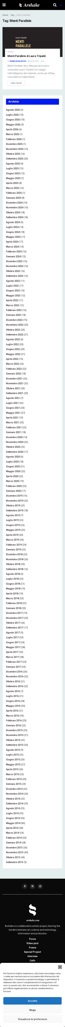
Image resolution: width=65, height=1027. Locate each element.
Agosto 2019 (13, 515)
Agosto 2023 (13, 281)
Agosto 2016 (13, 691)
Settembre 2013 (14, 862)
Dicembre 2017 (14, 613)
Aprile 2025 (12, 183)
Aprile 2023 (12, 300)
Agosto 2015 (13, 750)
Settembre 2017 (14, 627)
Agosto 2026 (13, 109)
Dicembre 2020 (14, 437)
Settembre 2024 (14, 217)
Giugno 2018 (13, 583)
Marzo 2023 (12, 305)
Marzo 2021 (12, 422)
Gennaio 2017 (13, 667)
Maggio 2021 (13, 412)
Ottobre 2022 (13, 329)
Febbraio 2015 (14, 779)
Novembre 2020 (14, 442)
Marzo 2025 (12, 188)
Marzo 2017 (12, 657)
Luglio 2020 (12, 461)
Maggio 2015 (13, 764)
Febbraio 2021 (14, 427)
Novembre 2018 (14, 559)
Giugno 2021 (13, 408)
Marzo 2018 (12, 598)
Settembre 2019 (14, 510)
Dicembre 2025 (14, 144)
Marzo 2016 (12, 715)
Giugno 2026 (13, 119)
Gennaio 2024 (13, 256)
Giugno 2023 (13, 290)
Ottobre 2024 (13, 212)
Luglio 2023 (12, 285)
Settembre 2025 (14, 158)
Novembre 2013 (14, 852)
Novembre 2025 (14, 149)
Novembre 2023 (14, 266)
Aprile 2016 (12, 710)
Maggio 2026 (13, 124)
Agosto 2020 (13, 456)
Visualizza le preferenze (32, 1019)
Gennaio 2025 (13, 198)
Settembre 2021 (14, 393)
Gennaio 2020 (13, 491)
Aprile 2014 (12, 828)
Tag (12, 15)
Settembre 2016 (14, 686)
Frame (32, 947)
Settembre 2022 (14, 334)
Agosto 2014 (13, 808)
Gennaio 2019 (13, 549)
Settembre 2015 (14, 745)
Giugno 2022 (13, 349)
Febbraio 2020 (14, 486)
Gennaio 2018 (13, 608)
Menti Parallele (23, 15)
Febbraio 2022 (14, 368)
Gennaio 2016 (13, 725)
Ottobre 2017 (13, 622)
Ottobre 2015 (13, 740)
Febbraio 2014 (14, 837)
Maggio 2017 (13, 647)
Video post (32, 943)
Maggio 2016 (13, 706)
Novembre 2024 (14, 207)
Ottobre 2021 (13, 388)
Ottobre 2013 (13, 857)
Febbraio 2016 (14, 720)
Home (5, 15)
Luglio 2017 (12, 637)
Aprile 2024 (12, 241)
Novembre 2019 (14, 500)
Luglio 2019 (12, 520)
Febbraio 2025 (14, 193)
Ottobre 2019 (13, 505)
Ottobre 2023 (13, 271)
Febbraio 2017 (14, 662)
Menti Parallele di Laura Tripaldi (27, 56)
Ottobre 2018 (13, 564)
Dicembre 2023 (14, 261)
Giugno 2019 (13, 525)
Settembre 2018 (14, 569)
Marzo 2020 (12, 481)
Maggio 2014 (13, 823)
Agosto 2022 (13, 339)
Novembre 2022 (14, 324)
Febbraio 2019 (14, 544)
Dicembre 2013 (14, 847)
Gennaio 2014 (13, 842)
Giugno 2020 (13, 466)
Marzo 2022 (12, 363)
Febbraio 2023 (14, 310)
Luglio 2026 (12, 114)
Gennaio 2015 (13, 784)
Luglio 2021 (12, 403)
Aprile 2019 (12, 535)
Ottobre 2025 (13, 154)
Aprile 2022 (12, 359)
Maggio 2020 (13, 471)
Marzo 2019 (12, 539)
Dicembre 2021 (14, 378)
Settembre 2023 (14, 276)
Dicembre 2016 (14, 671)
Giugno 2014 (13, 818)
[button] (60, 967)
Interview (33, 956)
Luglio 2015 (12, 754)
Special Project (32, 952)
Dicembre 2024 (14, 202)
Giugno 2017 (13, 642)
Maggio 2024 (13, 237)
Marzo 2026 (12, 134)
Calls (32, 960)
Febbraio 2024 (14, 251)
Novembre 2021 (14, 383)
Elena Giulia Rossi (18, 61)
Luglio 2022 (12, 344)
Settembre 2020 (14, 452)
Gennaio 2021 (13, 432)
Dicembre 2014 (14, 789)
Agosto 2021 (13, 398)
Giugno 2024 (13, 232)
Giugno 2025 (13, 173)
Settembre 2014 (14, 803)
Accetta (32, 1000)
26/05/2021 (34, 61)
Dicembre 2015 (14, 730)
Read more (16, 83)
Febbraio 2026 (14, 139)
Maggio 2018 (13, 588)
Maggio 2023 (13, 295)
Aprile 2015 (12, 769)
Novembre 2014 (14, 793)
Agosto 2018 (13, 574)
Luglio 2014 (12, 813)
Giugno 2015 (13, 759)
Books (11, 52)
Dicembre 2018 (14, 554)
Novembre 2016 (14, 676)
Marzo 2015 (12, 774)
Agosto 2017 (13, 632)
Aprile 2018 (12, 593)
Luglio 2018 (12, 578)
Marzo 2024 (12, 246)
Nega (32, 1010)
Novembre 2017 (14, 618)
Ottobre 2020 (13, 447)
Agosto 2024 (13, 222)
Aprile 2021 (12, 417)
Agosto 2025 (13, 163)
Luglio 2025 (12, 168)
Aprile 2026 (12, 129)
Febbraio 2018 (14, 603)
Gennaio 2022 (13, 373)
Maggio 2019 (13, 530)
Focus (32, 939)
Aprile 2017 (12, 652)
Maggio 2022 (13, 354)
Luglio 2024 (12, 227)
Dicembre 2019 (14, 495)
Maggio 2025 (13, 178)
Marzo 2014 (12, 832)
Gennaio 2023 (13, 315)
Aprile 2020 (12, 476)
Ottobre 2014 (13, 798)
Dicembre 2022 (14, 320)
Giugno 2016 (13, 701)
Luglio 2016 (12, 696)
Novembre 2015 (14, 735)
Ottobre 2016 (13, 681)
